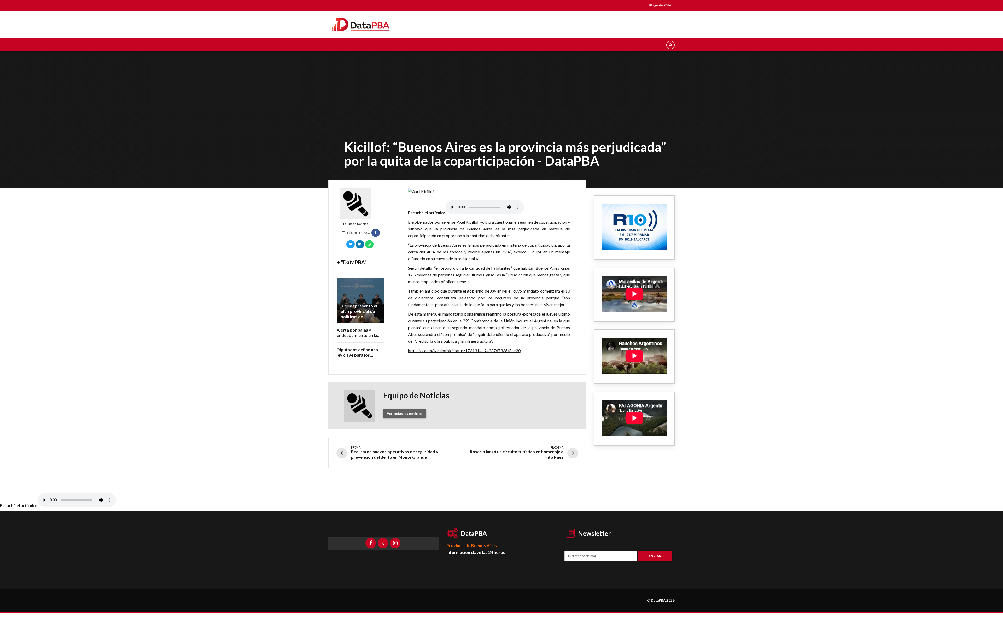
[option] (489, 191)
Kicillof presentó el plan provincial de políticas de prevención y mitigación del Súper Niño (360, 319)
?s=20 (515, 350)
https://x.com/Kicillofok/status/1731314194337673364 (459, 350)
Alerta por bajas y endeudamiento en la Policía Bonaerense (357, 335)
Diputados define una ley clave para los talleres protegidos (357, 355)
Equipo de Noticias (355, 223)
